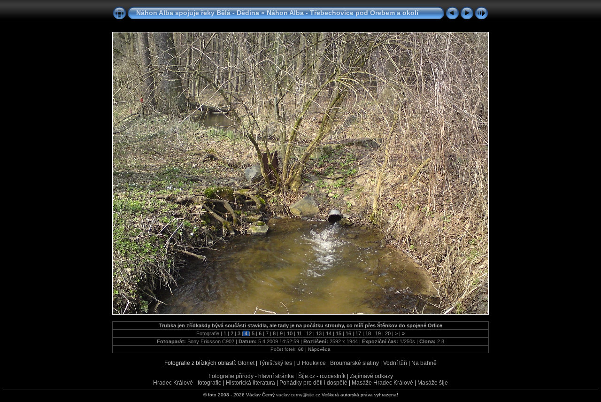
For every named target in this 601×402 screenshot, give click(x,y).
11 (299, 333)
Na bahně (424, 363)
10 (289, 333)
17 (358, 333)
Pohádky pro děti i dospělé (313, 382)
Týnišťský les (275, 363)
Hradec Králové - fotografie (187, 382)
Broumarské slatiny (354, 363)
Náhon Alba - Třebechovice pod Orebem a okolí (342, 12)
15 (338, 333)
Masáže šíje (432, 382)
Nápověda (319, 349)
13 (319, 333)
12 (309, 333)
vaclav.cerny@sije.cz (298, 394)
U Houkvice (311, 363)
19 (378, 333)
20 (388, 333)
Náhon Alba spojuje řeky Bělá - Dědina (197, 12)
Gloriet (246, 363)
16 (348, 333)
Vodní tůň (395, 363)
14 (328, 333)
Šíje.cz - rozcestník (322, 376)
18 (368, 333)
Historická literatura (250, 382)
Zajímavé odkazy (371, 376)
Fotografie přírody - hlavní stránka (251, 376)
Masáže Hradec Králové (382, 382)
